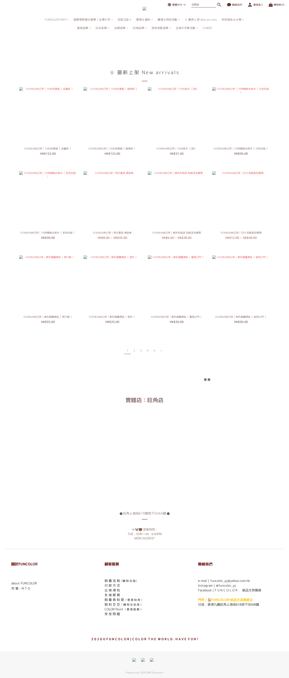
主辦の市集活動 (186, 28)
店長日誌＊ (125, 19)
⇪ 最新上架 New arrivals (201, 19)
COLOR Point (114, 609)
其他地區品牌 (159, 28)
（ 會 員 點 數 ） (133, 609)
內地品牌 (138, 28)
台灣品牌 (120, 28)
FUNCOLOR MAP (55, 19)
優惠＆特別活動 (167, 19)
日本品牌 (101, 28)
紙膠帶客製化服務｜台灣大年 (92, 19)
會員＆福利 (143, 19)
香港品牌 (82, 28)
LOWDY (207, 28)
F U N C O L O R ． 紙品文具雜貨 (238, 590)
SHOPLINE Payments (151, 672)
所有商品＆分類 (232, 19)
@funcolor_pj (226, 585)
